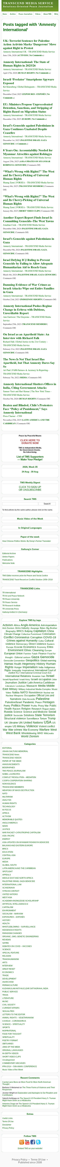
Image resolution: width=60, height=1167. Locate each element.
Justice (22, 682)
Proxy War (43, 705)
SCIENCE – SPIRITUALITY (13, 1024)
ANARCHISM (8, 982)
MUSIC (5, 1001)
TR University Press (10, 609)
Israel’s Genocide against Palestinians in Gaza (28, 240)
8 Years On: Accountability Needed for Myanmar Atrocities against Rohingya (28, 152)
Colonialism (48, 634)
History (40, 663)
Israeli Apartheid (10, 679)
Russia (8, 711)
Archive (13, 14)
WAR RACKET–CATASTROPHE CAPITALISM (21, 832)
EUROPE (26, 119)
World (24, 736)
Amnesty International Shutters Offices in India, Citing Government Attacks (29, 386)
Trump (52, 718)
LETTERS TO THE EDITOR (13, 1014)
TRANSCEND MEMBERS (31, 186)
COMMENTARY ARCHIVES (13, 1063)
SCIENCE (6, 949)
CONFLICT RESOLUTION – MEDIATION (19, 777)
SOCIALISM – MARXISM (12, 914)
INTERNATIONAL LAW (11, 884)
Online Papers (8, 557)
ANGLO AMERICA (10, 823)
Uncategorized (8, 1060)
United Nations (33, 722)
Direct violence (37, 643)
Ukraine (13, 722)
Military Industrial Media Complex (34, 689)
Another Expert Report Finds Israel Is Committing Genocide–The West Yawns (28, 219)
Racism (16, 708)
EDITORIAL (7, 748)
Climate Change (12, 634)
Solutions (29, 715)
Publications (7, 560)
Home (5, 14)
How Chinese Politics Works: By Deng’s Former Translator (26, 541)
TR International (9, 593)
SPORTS (6, 1027)
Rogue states (48, 709)
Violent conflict (47, 726)
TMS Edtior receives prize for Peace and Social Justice (25, 576)
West (53, 729)
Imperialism (30, 667)
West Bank (13, 733)
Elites (50, 647)
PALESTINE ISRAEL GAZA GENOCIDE (37, 274)
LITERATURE (8, 998)
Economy (41, 647)
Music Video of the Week (12, 1070)
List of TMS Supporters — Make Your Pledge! (30, 458)
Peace (38, 702)
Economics (29, 647)
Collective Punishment (31, 634)
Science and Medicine (35, 712)
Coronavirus (21, 637)
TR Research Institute (11, 606)
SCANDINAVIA (8, 888)
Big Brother (51, 628)
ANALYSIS (6, 800)
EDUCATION (7, 852)
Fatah (35, 653)
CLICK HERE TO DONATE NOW (30, 441)
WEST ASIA (7, 897)
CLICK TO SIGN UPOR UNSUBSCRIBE (30, 488)
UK (6, 722)
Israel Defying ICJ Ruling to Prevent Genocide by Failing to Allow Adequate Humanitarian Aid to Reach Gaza (28, 263)
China (50, 631)
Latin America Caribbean (41, 682)
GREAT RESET (8, 969)
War (5, 729)
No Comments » (36, 55)
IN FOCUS (6, 810)
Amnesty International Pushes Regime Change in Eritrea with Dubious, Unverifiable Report (27, 309)
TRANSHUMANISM (10, 959)
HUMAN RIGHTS (26, 72)
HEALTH (6, 923)
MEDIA (23, 377)
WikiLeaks (49, 733)
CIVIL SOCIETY (8, 1005)
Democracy (22, 644)
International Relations (18, 676)
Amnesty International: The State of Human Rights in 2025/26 (26, 64)
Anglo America (30, 625)
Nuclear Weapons (14, 695)
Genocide (47, 657)
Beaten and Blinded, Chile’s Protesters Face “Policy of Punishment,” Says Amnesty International (27, 409)
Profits (34, 706)
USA (47, 722)
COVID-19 (49, 637)
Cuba (41, 640)
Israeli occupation (41, 679)
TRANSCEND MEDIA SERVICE (28, 3)
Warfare (44, 729)
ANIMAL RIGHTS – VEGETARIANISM (18, 1018)
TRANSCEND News (10, 755)
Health (17, 664)
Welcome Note (8, 563)
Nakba (15, 692)
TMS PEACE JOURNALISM (13, 771)
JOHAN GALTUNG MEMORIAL (15, 751)
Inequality (16, 670)
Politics (16, 705)
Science (17, 712)
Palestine (43, 698)
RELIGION (6, 956)
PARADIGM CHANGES (12, 933)
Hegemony (29, 663)
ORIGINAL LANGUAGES (12, 1050)
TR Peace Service (9, 602)
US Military (19, 726)
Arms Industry (22, 628)
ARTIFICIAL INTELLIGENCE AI (15, 904)
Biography (11, 631)
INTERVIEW (7, 966)
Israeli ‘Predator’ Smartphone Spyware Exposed (28, 81)
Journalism (11, 682)
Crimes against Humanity (22, 640)
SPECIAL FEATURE (10, 953)
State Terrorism (45, 715)
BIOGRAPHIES (8, 768)
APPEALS (6, 875)
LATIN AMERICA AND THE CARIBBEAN (19, 868)
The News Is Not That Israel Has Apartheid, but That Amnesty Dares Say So (29, 363)
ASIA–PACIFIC (8, 836)
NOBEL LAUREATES (11, 774)
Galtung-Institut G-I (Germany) (14, 612)
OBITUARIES (7, 1044)
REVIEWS (6, 940)
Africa (17, 625)
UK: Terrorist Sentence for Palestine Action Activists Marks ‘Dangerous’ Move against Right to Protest (29, 44)
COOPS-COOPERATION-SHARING (17, 780)
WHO (40, 733)
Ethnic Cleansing (34, 650)
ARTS (4, 962)
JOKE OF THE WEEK (11, 1047)
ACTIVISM (23, 55)
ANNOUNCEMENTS (11, 764)
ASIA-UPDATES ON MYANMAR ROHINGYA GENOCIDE (25, 842)
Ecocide (18, 647)
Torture (43, 718)
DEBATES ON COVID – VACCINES (17, 946)
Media (42, 685)
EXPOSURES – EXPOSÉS (13, 917)
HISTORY (6, 920)
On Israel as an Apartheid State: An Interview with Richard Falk (26, 336)
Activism (8, 625)
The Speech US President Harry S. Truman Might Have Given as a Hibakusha (29, 1099)
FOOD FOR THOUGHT (11, 1034)
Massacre (31, 686)
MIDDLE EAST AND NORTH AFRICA (17, 878)
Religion (26, 708)
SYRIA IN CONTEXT (10, 891)
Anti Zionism (8, 628)
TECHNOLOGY (8, 806)
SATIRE (5, 943)
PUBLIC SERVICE (10, 992)
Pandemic (28, 702)
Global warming (48, 660)
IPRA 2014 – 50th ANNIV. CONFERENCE (19, 1066)
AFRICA (5, 813)
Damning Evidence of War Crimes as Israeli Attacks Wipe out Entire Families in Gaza (28, 288)
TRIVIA (5, 995)
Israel (50, 676)
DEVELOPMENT (9, 979)
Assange (34, 628)
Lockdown (21, 686)
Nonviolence (36, 692)
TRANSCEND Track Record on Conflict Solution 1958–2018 (27, 580)
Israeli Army (24, 679)
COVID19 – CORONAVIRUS (14, 1021)
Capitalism (39, 631)
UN (20, 722)
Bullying (28, 631)
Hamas (8, 663)
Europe (48, 650)
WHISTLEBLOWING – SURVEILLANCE (18, 927)
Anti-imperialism (49, 625)
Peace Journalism (25, 14)
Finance (42, 653)
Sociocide (18, 715)
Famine (27, 653)
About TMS (47, 14)
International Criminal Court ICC (36, 673)
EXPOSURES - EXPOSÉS (34, 94)
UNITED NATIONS (10, 894)
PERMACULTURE (10, 985)
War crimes (15, 729)
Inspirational (28, 670)
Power (26, 705)
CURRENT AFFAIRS (10, 1008)
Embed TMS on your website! (30, 1148)
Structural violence (15, 718)
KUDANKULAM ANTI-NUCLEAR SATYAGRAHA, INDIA (25, 988)
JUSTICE (6, 829)
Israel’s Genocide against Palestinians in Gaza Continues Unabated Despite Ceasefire (28, 129)
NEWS (5, 826)
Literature (10, 686)
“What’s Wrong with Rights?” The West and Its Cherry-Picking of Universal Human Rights (28, 175)
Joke (54, 679)
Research (36, 709)
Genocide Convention (14, 660)
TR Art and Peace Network (13, 596)
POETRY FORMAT (10, 1040)
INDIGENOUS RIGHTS (31, 299)
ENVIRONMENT (9, 910)
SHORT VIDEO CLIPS (29, 210)
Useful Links (7, 1118)
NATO (24, 692)
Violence (32, 726)
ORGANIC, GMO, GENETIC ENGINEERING (20, 936)
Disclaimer (6, 1125)
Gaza (35, 657)
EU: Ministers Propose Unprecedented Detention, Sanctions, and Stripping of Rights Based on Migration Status (28, 108)
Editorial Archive (9, 553)
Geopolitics (32, 660)
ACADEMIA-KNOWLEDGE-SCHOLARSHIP (20, 901)
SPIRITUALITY (8, 1037)
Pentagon (48, 702)
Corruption (36, 637)
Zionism (34, 736)
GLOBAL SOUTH (9, 865)
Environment (15, 650)
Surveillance (33, 718)
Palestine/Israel (13, 702)
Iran (43, 676)
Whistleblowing (28, 733)
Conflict (9, 637)
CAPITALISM (7, 907)
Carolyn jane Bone (10, 1082)
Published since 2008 (30, 1162)
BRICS (20, 631)
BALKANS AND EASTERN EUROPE (17, 845)
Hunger (18, 667)
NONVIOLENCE (9, 784)
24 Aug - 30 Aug (30, 471)
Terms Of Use (8, 1121)
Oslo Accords (28, 699)
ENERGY (6, 839)
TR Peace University (10, 599)
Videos (37, 14)
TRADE (5, 975)
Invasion (36, 676)
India (41, 667)
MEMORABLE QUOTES (12, 819)
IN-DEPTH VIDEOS (10, 1053)
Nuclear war (49, 692)
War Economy (30, 729)
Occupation (30, 695)
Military (13, 689)
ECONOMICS (8, 972)
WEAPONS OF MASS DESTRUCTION (18, 790)
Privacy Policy (8, 1128)
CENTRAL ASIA (9, 855)
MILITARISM (7, 797)
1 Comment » (21, 143)
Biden (42, 628)
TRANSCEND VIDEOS (11, 758)
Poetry (7, 705)
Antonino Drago (9, 1104)
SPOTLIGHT (7, 871)
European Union (13, 653)
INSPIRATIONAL (9, 1031)
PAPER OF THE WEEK (11, 761)
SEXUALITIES (8, 1011)
